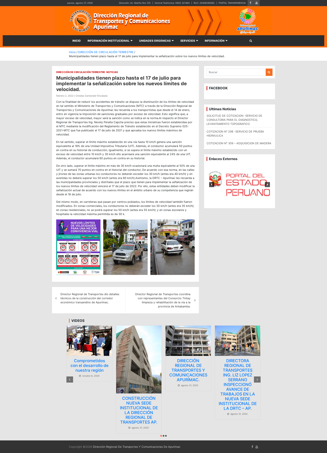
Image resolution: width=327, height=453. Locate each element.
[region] (239, 184)
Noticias (112, 72)
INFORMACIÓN (214, 40)
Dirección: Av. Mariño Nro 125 (135, 3)
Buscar (269, 72)
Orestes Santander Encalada (91, 95)
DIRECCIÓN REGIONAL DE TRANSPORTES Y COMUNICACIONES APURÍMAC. (188, 370)
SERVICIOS (187, 40)
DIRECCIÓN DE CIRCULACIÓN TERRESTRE (80, 72)
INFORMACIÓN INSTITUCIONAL (108, 40)
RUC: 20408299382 (204, 3)
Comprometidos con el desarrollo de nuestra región (89, 365)
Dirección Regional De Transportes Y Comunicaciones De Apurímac (136, 446)
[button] (239, 184)
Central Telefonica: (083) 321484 (172, 3)
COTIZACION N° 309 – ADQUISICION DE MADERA (239, 143)
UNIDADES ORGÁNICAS (155, 40)
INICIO (76, 40)
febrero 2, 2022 (64, 95)
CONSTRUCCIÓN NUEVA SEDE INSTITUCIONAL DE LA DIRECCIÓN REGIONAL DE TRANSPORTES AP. (139, 410)
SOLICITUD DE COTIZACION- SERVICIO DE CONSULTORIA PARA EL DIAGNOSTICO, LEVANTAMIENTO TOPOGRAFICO (234, 120)
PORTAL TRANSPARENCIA (232, 3)
